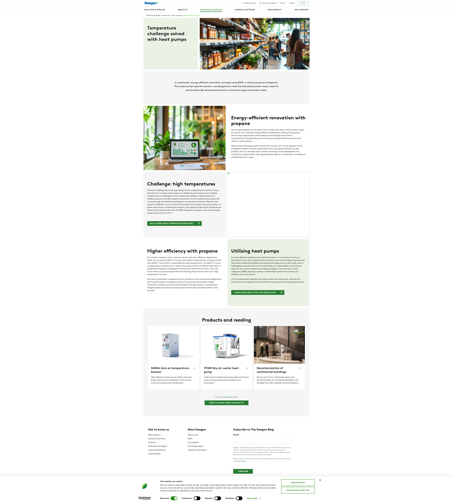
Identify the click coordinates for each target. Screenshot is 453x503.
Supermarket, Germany (192, 15)
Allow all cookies (298, 483)
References (166, 15)
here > (269, 455)
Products (152, 442)
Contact (303, 3)
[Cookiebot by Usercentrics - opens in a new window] (144, 498)
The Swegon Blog (195, 446)
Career (282, 3)
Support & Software (157, 450)
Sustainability (154, 454)
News (190, 439)
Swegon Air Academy (197, 450)
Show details (252, 498)
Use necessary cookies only (298, 490)
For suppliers (193, 442)
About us (192, 435)
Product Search (249, 3)
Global (291, 3)
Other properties (176, 15)
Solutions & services (156, 439)
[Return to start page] (151, 3)
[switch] (197, 498)
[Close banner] (320, 480)
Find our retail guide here (226, 397)
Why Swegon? (154, 435)
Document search (269, 3)
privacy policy (241, 461)
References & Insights (153, 15)
